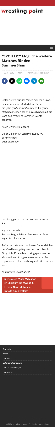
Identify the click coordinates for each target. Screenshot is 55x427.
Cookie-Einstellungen (12, 367)
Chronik (6, 358)
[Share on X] (12, 81)
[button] (51, 47)
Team (5, 353)
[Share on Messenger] (27, 81)
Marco (21, 72)
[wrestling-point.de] (22, 14)
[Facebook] (21, 3)
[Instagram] (33, 3)
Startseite (7, 349)
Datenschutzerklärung (12, 363)
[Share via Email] (41, 81)
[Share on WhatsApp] (19, 81)
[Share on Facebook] (5, 81)
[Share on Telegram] (34, 81)
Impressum (8, 372)
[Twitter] (27, 3)
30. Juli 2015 (9, 72)
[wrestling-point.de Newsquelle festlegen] (27, 96)
